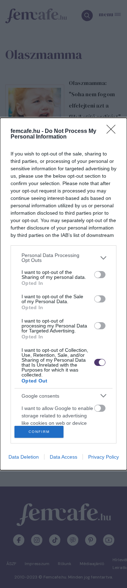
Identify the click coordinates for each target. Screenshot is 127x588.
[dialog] (63, 294)
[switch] (99, 274)
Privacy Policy (103, 457)
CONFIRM (39, 432)
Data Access (63, 457)
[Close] (113, 131)
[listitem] (63, 258)
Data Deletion (23, 457)
